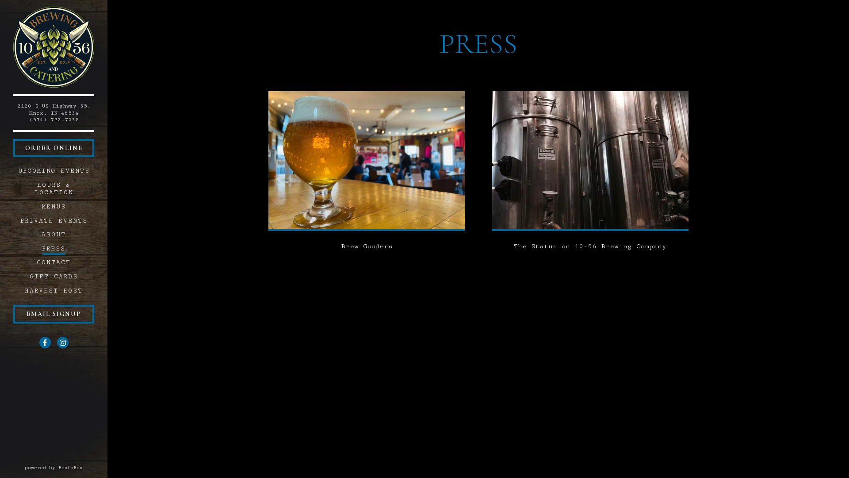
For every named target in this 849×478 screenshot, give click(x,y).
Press (53, 248)
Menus (54, 206)
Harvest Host (54, 290)
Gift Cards (55, 276)
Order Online (54, 148)
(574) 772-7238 (54, 119)
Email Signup (54, 314)
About (54, 234)
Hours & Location (53, 188)
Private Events (54, 220)
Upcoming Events (54, 170)
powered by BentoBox (66, 467)
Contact (54, 262)
